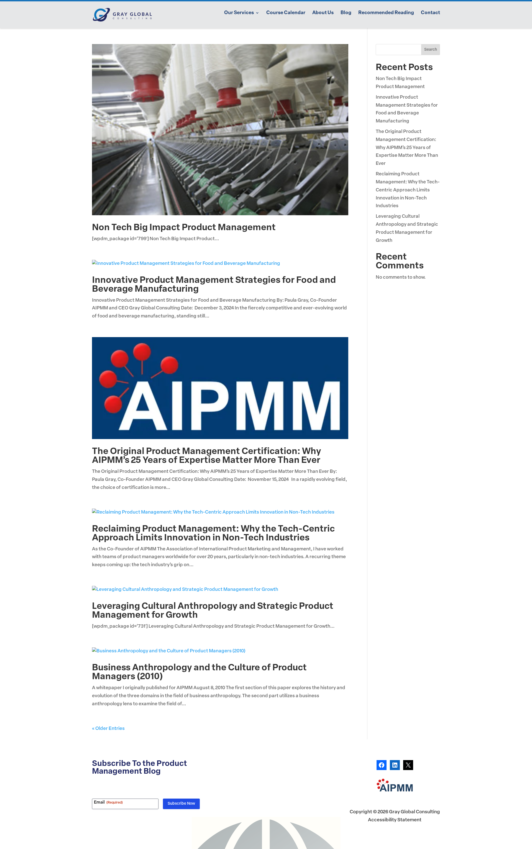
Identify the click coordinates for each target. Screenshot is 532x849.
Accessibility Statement (394, 820)
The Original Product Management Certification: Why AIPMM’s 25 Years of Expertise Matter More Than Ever (206, 456)
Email (108, 803)
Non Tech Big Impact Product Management (184, 228)
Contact (430, 13)
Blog (346, 13)
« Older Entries (108, 728)
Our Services (239, 13)
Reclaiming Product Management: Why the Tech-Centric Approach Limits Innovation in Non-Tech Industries (213, 534)
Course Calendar (285, 13)
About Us (323, 13)
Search (430, 50)
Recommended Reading (386, 13)
